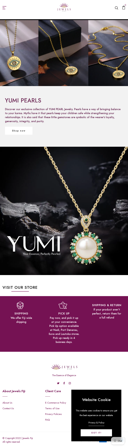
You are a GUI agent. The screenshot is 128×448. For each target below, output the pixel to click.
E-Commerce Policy (55, 403)
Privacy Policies (53, 414)
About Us (7, 403)
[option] (21, 312)
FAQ (47, 420)
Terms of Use (52, 408)
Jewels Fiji (28, 438)
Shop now (19, 130)
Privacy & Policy (96, 422)
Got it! (96, 432)
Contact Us (8, 408)
